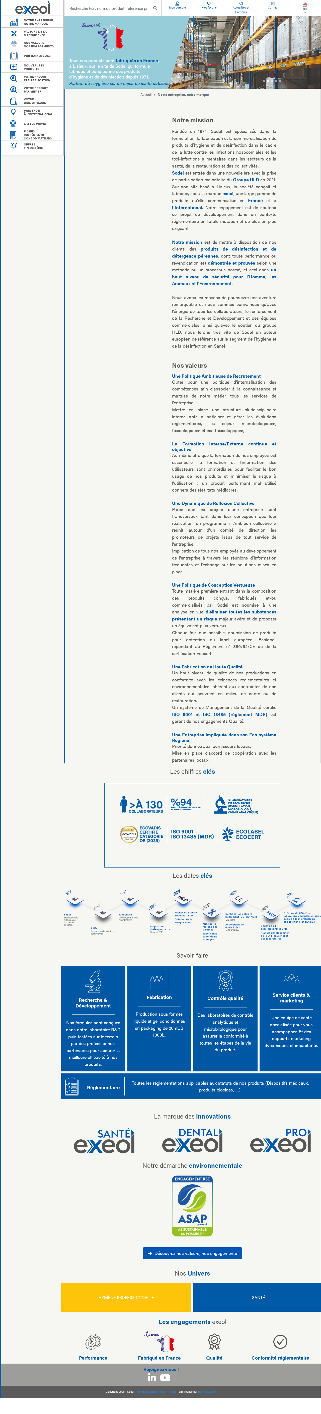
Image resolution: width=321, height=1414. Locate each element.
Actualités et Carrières (241, 9)
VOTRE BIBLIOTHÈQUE (35, 100)
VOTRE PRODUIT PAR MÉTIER (36, 89)
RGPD (172, 1391)
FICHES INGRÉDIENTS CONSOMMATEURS (38, 134)
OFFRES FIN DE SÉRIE (33, 145)
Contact (273, 7)
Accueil (145, 94)
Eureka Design (207, 1391)
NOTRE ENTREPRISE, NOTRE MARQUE (39, 21)
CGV (163, 1391)
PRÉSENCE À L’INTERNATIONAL (38, 112)
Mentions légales (147, 1391)
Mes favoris (209, 7)
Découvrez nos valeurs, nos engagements (195, 1253)
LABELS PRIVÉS (35, 123)
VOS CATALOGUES (37, 55)
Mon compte (177, 7)
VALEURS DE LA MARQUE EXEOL (35, 33)
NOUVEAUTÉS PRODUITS (34, 66)
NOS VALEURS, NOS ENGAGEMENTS (39, 44)
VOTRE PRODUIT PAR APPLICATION (37, 78)
